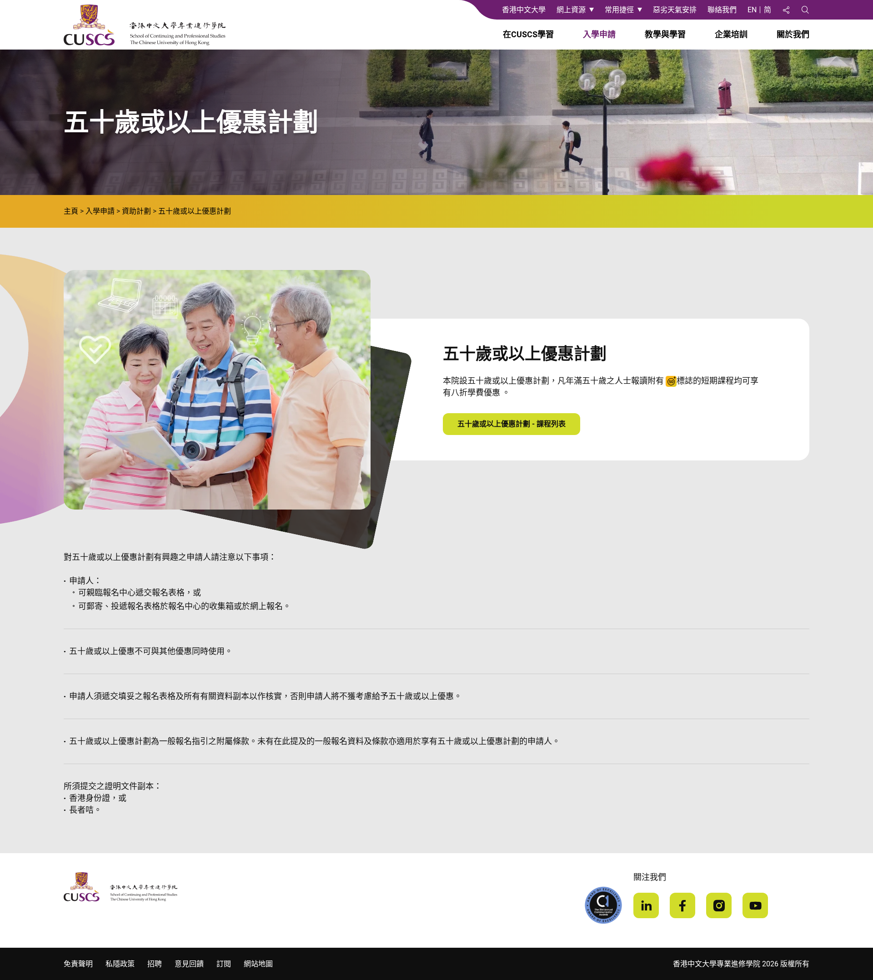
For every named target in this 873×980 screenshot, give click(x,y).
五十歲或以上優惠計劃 (194, 211)
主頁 (71, 211)
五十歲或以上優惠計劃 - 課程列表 (511, 424)
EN (752, 9)
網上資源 (571, 9)
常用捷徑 (619, 9)
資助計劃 (136, 211)
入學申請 (100, 211)
